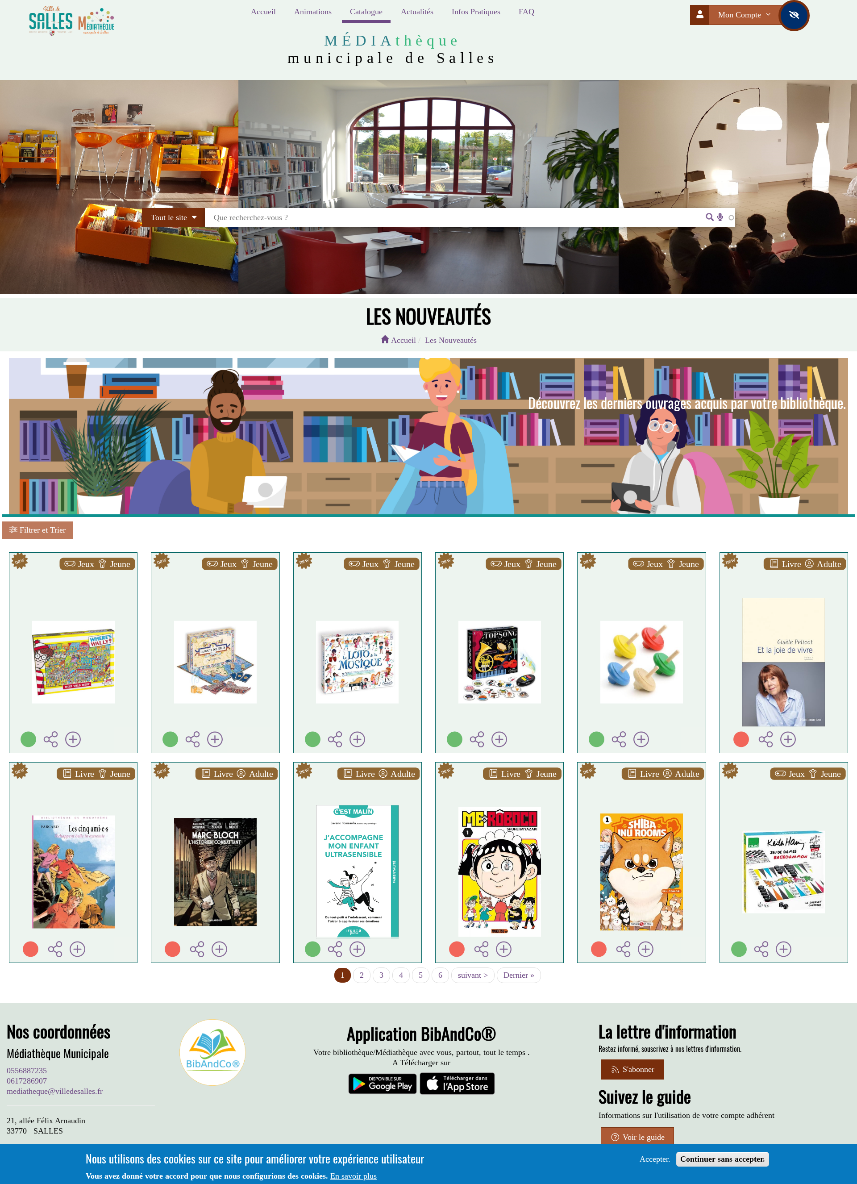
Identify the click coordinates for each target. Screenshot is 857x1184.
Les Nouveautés (451, 340)
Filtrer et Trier (41, 529)
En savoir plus (353, 1175)
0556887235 (27, 1070)
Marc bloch (215, 780)
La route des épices (215, 570)
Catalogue (366, 11)
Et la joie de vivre (784, 570)
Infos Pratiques (476, 11)
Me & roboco (499, 780)
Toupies (641, 570)
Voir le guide (642, 1137)
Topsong (500, 570)
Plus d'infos (78, 597)
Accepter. (655, 1159)
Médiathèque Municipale (58, 1053)
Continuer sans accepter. (722, 1159)
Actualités (417, 11)
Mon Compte (740, 14)
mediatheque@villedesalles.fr (55, 1091)
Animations (313, 11)
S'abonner (637, 1069)
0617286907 (27, 1080)
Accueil (263, 11)
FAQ (526, 11)
